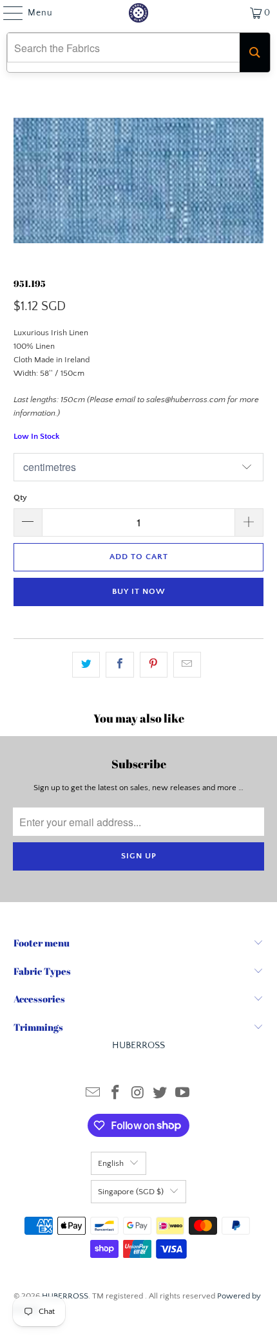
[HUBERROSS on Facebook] (115, 1094)
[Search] (255, 52)
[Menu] (7, 13)
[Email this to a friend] (187, 665)
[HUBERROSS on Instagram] (138, 1094)
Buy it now (139, 591)
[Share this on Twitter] (86, 665)
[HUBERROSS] (139, 13)
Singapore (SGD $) (131, 1191)
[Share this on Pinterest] (153, 665)
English (111, 1163)
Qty (20, 497)
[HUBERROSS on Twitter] (160, 1094)
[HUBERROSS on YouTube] (183, 1094)
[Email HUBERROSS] (93, 1094)
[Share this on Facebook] (119, 665)
